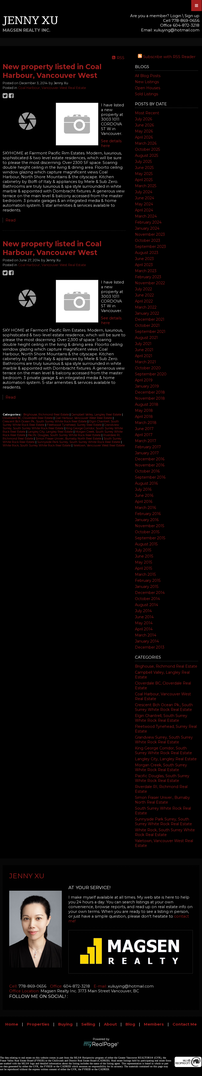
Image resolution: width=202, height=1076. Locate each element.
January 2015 (146, 586)
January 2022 (147, 313)
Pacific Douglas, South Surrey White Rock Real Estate (162, 778)
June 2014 (144, 617)
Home (11, 1024)
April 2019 (144, 380)
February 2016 (148, 513)
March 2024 (146, 216)
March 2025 (145, 185)
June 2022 (144, 295)
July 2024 (143, 192)
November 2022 (150, 283)
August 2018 (146, 404)
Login (175, 15)
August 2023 (146, 252)
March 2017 (145, 440)
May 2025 (144, 173)
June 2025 (144, 167)
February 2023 (148, 277)
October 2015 (147, 532)
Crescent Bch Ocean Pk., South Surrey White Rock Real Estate (164, 707)
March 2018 (145, 422)
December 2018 (150, 392)
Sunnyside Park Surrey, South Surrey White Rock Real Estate (163, 821)
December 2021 (149, 319)
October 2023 (147, 240)
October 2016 (147, 471)
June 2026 (144, 125)
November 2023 (150, 234)
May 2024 (144, 204)
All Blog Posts (147, 75)
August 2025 (146, 155)
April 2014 (144, 629)
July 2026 (143, 119)
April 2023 (144, 264)
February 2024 (148, 222)
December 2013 (149, 647)
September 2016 (150, 477)
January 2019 (147, 386)
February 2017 (148, 447)
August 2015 (146, 544)
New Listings (147, 81)
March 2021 (145, 362)
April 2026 (144, 137)
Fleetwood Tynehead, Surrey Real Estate (75, 425)
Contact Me (185, 1024)
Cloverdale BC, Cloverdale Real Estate (28, 418)
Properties (38, 1024)
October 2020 (148, 368)
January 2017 (147, 453)
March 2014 (145, 635)
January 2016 (147, 519)
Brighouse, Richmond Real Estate (166, 666)
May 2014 (144, 623)
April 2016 (143, 501)
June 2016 (144, 495)
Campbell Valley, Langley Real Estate (96, 414)
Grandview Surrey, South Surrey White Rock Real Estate (164, 739)
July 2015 (143, 550)
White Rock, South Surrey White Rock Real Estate (165, 832)
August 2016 (146, 483)
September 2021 (150, 331)
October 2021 (147, 325)
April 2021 (143, 355)
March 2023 (145, 270)
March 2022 (145, 307)
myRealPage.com (101, 1044)
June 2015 (144, 556)
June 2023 (144, 258)
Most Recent (147, 113)
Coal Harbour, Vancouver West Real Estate (52, 88)
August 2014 (146, 604)
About (110, 1024)
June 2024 (144, 198)
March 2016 (145, 507)
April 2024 (144, 210)
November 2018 (150, 398)
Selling (88, 1024)
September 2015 (150, 538)
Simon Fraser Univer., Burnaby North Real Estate (162, 800)
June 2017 (144, 428)
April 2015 (143, 568)
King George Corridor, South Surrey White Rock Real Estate (163, 750)
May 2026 (144, 131)
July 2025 (143, 161)
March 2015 (145, 574)
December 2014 (150, 592)
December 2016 (149, 459)
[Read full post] (27, 121)
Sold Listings (146, 94)
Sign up (192, 15)
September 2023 (150, 246)
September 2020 (150, 374)
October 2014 (147, 598)
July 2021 (143, 343)
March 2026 (145, 143)
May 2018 (144, 410)
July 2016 (143, 489)
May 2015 (143, 562)
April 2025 (144, 179)
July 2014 (143, 610)
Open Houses (147, 88)
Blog (130, 1024)
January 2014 (147, 641)
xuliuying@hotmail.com (176, 30)
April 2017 (144, 434)
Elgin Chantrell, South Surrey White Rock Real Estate (161, 718)
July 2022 (143, 289)
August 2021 (146, 337)
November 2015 (149, 525)
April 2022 (144, 301)
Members (154, 1024)
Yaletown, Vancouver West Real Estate (99, 445)
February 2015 (147, 580)
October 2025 (147, 149)
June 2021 (144, 349)
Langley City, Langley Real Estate (166, 759)
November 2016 (149, 465)
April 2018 (144, 416)
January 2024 (147, 228)
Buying (65, 1024)
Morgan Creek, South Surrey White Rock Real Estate (161, 767)
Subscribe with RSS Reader (168, 56)
